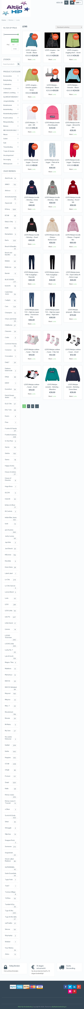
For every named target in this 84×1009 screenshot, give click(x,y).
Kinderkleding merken (10, 114)
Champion (10, 313)
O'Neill (10, 770)
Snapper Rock (10, 840)
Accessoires (7, 76)
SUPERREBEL (10, 867)
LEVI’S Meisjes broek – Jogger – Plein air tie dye (52, 162)
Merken (5, 126)
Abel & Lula (10, 178)
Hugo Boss (10, 486)
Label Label (10, 573)
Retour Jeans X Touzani (10, 802)
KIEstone (10, 555)
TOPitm (10, 898)
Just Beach (10, 548)
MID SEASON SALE (10, 130)
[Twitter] (70, 987)
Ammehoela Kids (10, 197)
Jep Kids (10, 542)
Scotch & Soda (10, 816)
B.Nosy (10, 209)
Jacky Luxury (10, 536)
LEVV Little (10, 611)
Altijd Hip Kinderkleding (25, 1007)
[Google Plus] (79, 987)
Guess (10, 459)
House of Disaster (10, 479)
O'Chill (10, 764)
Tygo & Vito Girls (11, 917)
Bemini (10, 273)
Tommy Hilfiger (10, 892)
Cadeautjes (7, 89)
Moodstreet (10, 712)
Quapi (10, 782)
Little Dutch (10, 623)
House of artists (10, 472)
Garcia (10, 447)
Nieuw (5, 134)
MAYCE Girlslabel (11, 687)
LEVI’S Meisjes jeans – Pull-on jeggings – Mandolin (31, 274)
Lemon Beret (10, 592)
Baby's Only (10, 222)
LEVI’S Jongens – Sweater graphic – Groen (32, 87)
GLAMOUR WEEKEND (10, 97)
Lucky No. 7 (10, 650)
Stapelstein (10, 853)
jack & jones (10, 530)
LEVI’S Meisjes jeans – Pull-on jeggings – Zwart (52, 274)
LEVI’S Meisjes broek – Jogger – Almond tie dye (73, 124)
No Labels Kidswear (10, 738)
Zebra (10, 954)
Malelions (10, 668)
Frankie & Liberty (10, 435)
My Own (10, 731)
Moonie (10, 718)
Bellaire (10, 261)
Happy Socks (10, 466)
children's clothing (9, 93)
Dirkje (10, 377)
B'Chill (10, 215)
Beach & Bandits (10, 247)
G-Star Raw (10, 441)
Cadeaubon (7, 84)
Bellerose (10, 267)
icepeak (10, 499)
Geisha (10, 453)
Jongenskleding (8, 101)
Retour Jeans (10, 795)
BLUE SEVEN (10, 280)
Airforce (10, 190)
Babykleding (7, 80)
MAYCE (10, 681)
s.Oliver (10, 809)
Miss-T (10, 706)
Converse (10, 350)
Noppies (10, 757)
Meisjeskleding (8, 122)
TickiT (10, 886)
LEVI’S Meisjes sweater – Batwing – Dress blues (73, 386)
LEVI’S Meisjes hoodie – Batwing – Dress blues (31, 199)
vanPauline (10, 923)
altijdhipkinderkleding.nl (58, 1007)
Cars (10, 306)
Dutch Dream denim (10, 396)
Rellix (10, 788)
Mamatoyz (10, 675)
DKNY (10, 383)
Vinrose (10, 929)
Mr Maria (10, 724)
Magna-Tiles (10, 662)
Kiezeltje (10, 561)
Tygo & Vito (10, 911)
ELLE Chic (10, 404)
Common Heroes (11, 344)
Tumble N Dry (10, 904)
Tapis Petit (10, 879)
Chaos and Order (10, 319)
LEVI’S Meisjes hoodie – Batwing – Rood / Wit (73, 199)
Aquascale (10, 203)
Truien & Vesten (8, 151)
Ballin (10, 228)
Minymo (10, 699)
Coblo (10, 337)
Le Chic (10, 579)
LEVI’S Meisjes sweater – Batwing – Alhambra (52, 386)
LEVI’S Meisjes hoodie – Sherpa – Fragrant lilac (73, 237)
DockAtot (10, 389)
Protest (10, 776)
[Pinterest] (74, 991)
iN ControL (10, 511)
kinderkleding (7, 109)
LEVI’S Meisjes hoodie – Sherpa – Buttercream (52, 237)
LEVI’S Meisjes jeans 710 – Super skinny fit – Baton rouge (73, 274)
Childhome (10, 325)
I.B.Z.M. (10, 493)
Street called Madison (10, 860)
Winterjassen (7, 164)
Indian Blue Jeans (11, 518)
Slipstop (10, 834)
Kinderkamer (7, 105)
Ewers (10, 416)
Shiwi (10, 822)
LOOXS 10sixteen (10, 637)
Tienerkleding (8, 147)
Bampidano (10, 234)
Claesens (10, 331)
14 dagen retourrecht (41, 967)
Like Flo (10, 617)
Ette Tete (10, 410)
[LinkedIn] (74, 987)
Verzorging (7, 160)
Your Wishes (10, 948)
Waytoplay (10, 935)
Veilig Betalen (14, 966)
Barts (10, 240)
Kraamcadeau (8, 118)
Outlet (5, 139)
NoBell (10, 745)
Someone (10, 846)
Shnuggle (10, 828)
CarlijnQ (10, 300)
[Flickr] (70, 991)
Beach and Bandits (10, 254)
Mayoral (10, 693)
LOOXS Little (10, 644)
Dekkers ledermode (10, 369)
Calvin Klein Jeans (10, 293)
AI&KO (10, 184)
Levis (33, 59)
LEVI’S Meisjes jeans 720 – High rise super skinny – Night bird (52, 312)
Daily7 (10, 362)
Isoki (10, 524)
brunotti (10, 286)
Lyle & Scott (10, 656)
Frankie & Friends (11, 429)
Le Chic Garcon (10, 586)
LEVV (10, 604)
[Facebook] (66, 987)
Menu (58, 2)
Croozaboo (10, 356)
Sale (4, 143)
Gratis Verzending (70, 967)
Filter (14, 40)
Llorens (10, 629)
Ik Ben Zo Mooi (10, 505)
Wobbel (10, 942)
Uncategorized (8, 155)
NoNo (10, 751)
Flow (10, 422)
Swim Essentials (10, 873)
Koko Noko (10, 567)
